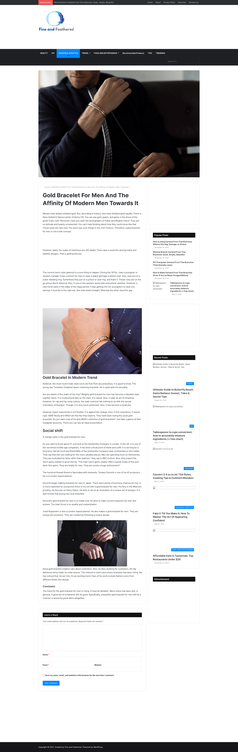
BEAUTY (44, 53)
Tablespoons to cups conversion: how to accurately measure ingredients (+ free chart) (172, 435)
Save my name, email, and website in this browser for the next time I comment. (79, 675)
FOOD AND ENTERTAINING (105, 53)
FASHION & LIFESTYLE (68, 53)
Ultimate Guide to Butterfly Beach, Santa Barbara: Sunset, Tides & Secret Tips (173, 393)
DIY (53, 53)
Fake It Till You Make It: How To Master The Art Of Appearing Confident (171, 517)
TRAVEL (85, 53)
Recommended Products (133, 53)
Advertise (182, 2)
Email (46, 665)
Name (46, 655)
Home (150, 2)
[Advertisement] (147, 27)
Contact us (193, 2)
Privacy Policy (169, 2)
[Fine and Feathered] (56, 20)
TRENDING (160, 53)
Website (97, 665)
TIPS (150, 53)
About (158, 2)
